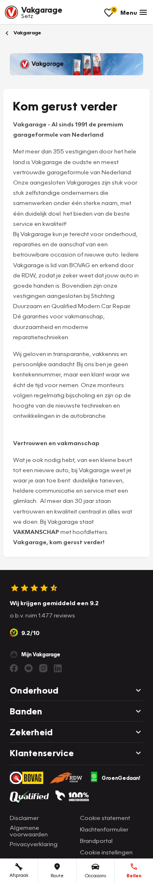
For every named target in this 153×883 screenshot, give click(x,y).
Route (57, 875)
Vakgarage (26, 32)
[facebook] (14, 668)
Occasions (95, 875)
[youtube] (28, 668)
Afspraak (19, 875)
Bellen (134, 875)
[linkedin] (58, 668)
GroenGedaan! (121, 778)
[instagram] (43, 668)
